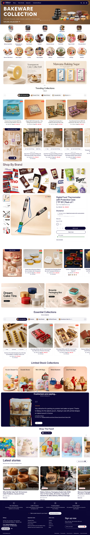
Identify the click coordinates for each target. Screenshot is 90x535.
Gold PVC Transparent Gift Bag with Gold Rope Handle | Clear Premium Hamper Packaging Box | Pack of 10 (53, 155)
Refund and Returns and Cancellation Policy (36, 525)
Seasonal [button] (28, 2)
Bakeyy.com (32, 152)
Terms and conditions (32, 522)
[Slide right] (85, 95)
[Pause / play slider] (86, 435)
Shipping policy (76, 533)
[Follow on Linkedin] (11, 528)
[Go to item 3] (45, 20)
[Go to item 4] (47, 20)
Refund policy (56, 533)
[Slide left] (49, 212)
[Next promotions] (86, 72)
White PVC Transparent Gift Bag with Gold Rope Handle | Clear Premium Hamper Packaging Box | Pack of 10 (73, 155)
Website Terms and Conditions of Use (35, 527)
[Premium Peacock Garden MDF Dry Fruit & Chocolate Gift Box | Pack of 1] (13, 110)
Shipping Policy (31, 520)
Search (50, 522)
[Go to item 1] (41, 20)
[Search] (81, 2)
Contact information (83, 533)
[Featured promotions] (67, 295)
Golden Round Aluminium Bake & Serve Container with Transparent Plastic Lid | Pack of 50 (32, 271)
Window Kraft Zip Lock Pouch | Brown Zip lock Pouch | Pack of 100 (56, 417)
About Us (51, 523)
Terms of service (69, 533)
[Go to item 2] (43, 20)
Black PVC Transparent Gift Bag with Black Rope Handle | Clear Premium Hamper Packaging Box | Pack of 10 (32, 155)
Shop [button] (14, 2)
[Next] (85, 478)
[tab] (24, 95)
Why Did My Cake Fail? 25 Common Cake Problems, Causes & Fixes (15, 493)
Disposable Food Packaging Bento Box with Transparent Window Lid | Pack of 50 (53, 271)
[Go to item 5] (49, 20)
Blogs (50, 527)
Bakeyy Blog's (7, 488)
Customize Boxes (37, 2)
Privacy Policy (30, 523)
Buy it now (71, 232)
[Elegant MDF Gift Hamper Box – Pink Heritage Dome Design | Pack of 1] (34, 110)
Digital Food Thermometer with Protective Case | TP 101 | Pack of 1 (68, 199)
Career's (50, 520)
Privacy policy (62, 533)
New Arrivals (21, 2)
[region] (45, 46)
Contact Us (51, 525)
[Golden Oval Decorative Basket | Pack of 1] (73, 258)
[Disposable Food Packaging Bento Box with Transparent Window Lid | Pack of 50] (53, 258)
